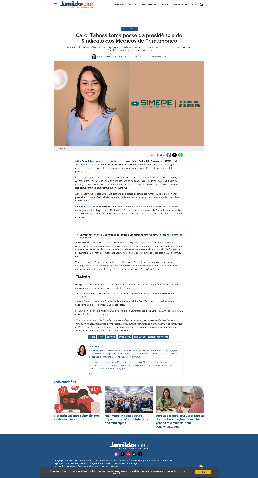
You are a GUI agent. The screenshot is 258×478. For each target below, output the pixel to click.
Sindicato (111, 337)
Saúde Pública (129, 29)
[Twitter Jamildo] (123, 454)
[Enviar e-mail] (90, 374)
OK (203, 472)
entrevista (84, 206)
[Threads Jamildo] (141, 454)
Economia (176, 4)
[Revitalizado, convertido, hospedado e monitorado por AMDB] (201, 467)
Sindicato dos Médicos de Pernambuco (151, 337)
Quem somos (101, 466)
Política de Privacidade (65, 466)
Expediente (115, 466)
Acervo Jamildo (145, 4)
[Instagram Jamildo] (117, 454)
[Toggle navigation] (56, 5)
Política (190, 4)
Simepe (146, 164)
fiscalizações (93, 213)
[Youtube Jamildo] (129, 454)
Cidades (163, 4)
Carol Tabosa (125, 337)
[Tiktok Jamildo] (135, 454)
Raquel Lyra (102, 210)
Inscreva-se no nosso (155, 293)
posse (100, 337)
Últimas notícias (122, 4)
